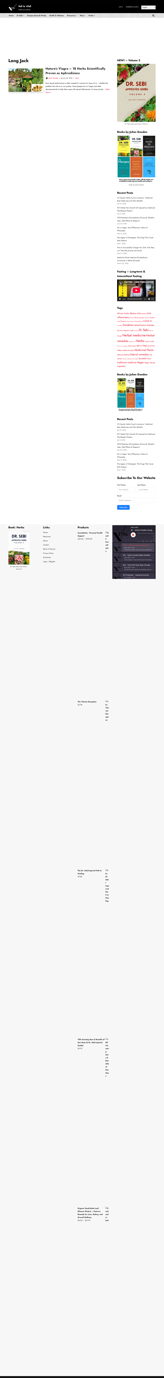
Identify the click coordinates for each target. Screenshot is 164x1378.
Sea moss (124, 359)
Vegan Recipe (149, 362)
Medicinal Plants (144, 350)
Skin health (135, 359)
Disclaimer (47, 557)
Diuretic (136, 330)
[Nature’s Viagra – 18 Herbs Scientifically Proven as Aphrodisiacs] (25, 80)
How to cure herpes (122, 346)
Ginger (119, 336)
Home (11, 15)
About (45, 540)
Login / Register (49, 561)
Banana (132, 318)
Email (119, 495)
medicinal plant (128, 350)
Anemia (143, 313)
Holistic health (149, 341)
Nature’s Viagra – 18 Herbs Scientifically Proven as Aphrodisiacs (75, 70)
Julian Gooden (53, 78)
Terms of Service (49, 549)
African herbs (123, 313)
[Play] (120, 299)
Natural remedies (139, 354)
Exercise (151, 330)
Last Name (141, 485)
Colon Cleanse (130, 321)
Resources (47, 536)
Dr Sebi (144, 330)
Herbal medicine (134, 335)
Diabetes (150, 325)
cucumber (119, 325)
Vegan (140, 362)
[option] (134, 547)
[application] (136, 290)
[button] (23, 15)
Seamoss (130, 359)
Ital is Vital (142, 345)
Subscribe (123, 507)
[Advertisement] (82, 34)
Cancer (123, 321)
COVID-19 (147, 321)
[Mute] (149, 299)
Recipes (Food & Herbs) (36, 15)
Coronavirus (138, 321)
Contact (46, 545)
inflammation (132, 346)
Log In (121, 7)
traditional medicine (126, 362)
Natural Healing (123, 354)
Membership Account (132, 7)
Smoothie (142, 358)
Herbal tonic (132, 341)
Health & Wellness (56, 15)
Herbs (77, 78)
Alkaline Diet (135, 313)
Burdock (147, 318)
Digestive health (128, 330)
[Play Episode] (133, 534)
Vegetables (121, 366)
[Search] (153, 15)
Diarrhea (120, 330)
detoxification (140, 325)
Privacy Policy (48, 553)
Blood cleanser (139, 317)
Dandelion (128, 325)
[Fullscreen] (153, 299)
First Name (121, 485)
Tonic (149, 358)
